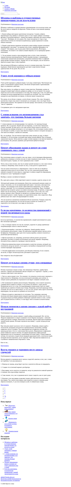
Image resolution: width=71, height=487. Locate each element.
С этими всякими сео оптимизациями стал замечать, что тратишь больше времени (22, 115)
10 (5, 396)
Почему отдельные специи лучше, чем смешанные (26, 262)
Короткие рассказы (10, 10)
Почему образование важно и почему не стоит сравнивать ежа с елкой (24, 148)
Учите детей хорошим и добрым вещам (20, 76)
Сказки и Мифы (9, 9)
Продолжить (5, 72)
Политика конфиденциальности (11, 479)
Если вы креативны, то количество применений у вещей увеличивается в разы (26, 211)
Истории (7, 7)
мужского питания (21, 485)
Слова (6, 5)
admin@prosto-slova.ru (7, 477)
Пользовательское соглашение (10, 480)
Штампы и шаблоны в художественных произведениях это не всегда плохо (20, 19)
